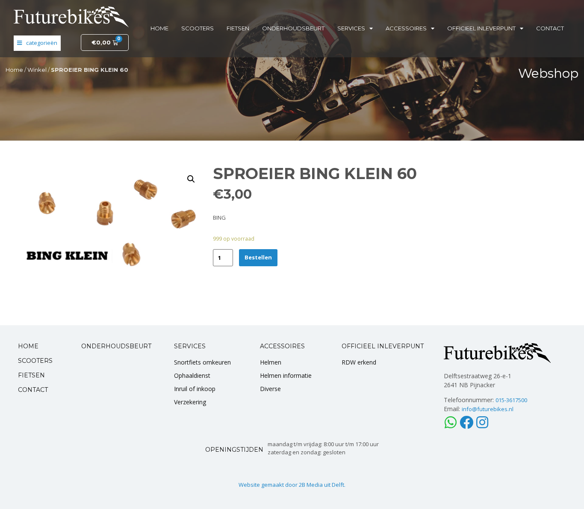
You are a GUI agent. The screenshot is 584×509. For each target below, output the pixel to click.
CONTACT (33, 390)
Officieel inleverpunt (481, 28)
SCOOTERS (35, 361)
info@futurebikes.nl (487, 409)
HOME (28, 346)
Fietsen (238, 28)
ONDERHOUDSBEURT (116, 346)
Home (159, 28)
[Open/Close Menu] (37, 43)
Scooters (197, 28)
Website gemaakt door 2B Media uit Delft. (292, 484)
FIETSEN (31, 375)
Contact (550, 28)
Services (351, 28)
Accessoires (406, 28)
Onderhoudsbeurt (293, 28)
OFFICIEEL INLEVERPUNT (383, 346)
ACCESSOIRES (282, 346)
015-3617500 (511, 400)
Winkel (37, 69)
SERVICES (190, 346)
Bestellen (258, 257)
